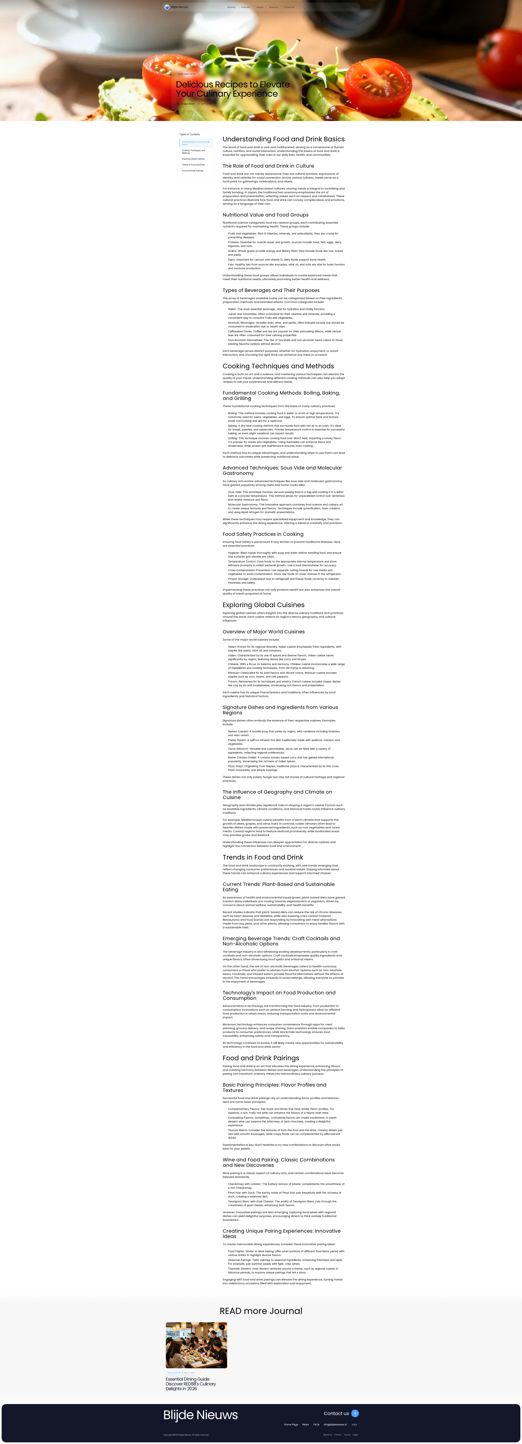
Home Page (291, 1424)
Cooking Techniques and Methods (193, 151)
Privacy (338, 1434)
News (305, 1424)
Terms (347, 1434)
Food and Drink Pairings (192, 170)
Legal (355, 1434)
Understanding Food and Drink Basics (195, 143)
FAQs (316, 1424)
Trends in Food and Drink (193, 165)
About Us (327, 1434)
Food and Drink (187, 74)
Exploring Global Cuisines (193, 159)
